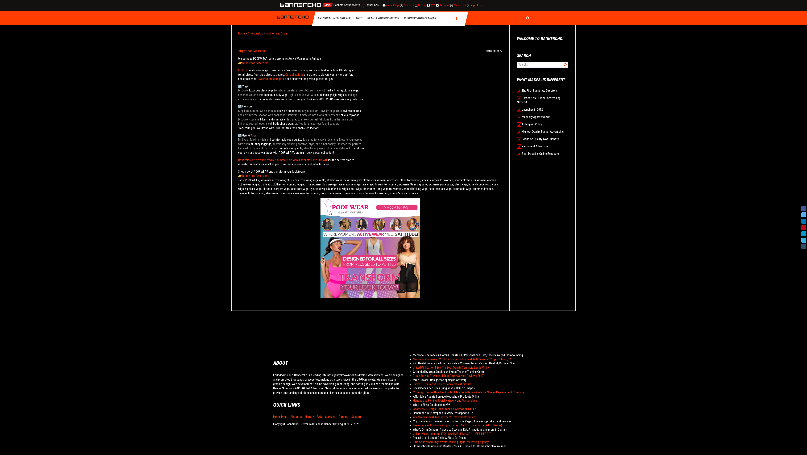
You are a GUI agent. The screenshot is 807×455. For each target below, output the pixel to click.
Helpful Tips (476, 5)
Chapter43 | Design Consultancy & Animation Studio (444, 409)
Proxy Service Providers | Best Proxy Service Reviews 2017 (448, 376)
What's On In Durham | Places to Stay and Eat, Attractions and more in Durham (460, 429)
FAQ (319, 417)
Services (330, 417)
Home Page (280, 417)
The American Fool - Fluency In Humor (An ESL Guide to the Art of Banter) (457, 425)
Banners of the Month (347, 5)
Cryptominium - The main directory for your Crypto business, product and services (462, 421)
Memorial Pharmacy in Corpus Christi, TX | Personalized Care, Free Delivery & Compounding (468, 355)
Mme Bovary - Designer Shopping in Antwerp (440, 380)
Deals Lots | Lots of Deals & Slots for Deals (439, 438)
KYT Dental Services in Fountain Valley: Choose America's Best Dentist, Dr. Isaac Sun (464, 363)
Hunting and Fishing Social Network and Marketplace (445, 400)
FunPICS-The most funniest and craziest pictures (443, 384)
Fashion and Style (276, 33)
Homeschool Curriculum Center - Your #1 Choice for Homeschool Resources (459, 446)
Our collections (294, 74)
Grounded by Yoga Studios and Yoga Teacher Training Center (449, 372)
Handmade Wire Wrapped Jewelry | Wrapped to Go (443, 413)
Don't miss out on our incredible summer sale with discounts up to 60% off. (283, 160)
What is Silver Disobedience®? (431, 405)
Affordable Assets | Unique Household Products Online (446, 396)
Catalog (343, 417)
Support (356, 417)
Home (241, 33)
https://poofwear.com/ (253, 51)
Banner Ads (372, 5)
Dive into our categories (272, 79)
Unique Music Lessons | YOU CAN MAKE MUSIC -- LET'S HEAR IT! (452, 434)
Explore (243, 70)
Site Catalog (255, 33)
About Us (296, 417)
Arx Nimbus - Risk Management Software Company (444, 417)
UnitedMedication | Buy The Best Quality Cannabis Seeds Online (451, 367)
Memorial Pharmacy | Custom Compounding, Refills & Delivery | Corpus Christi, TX (462, 359)
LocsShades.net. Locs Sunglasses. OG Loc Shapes (444, 388)
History (309, 417)
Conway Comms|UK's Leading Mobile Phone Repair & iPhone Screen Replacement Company (468, 392)
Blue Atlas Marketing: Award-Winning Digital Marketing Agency (451, 442)
